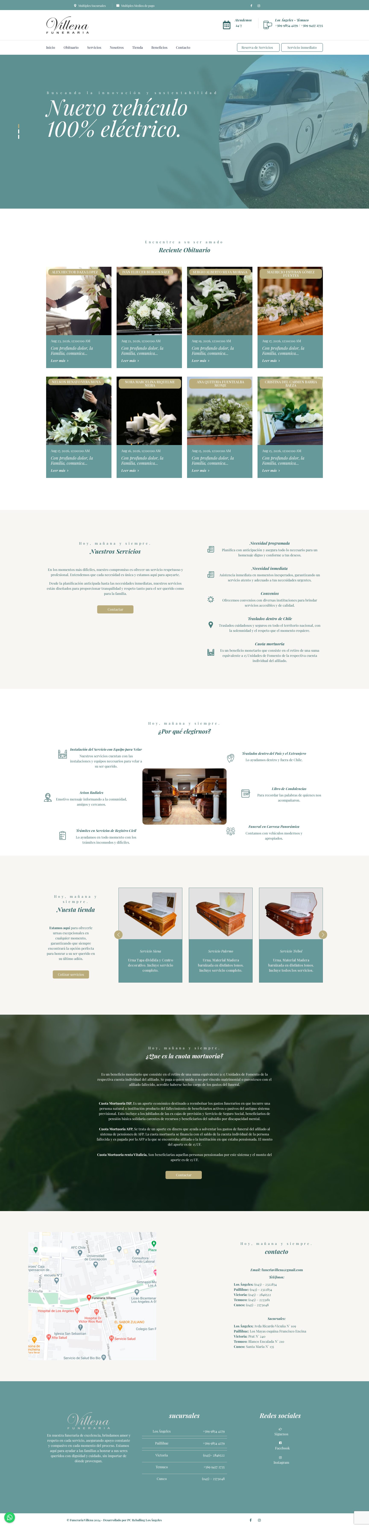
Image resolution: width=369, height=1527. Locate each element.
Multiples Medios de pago (137, 6)
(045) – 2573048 (257, 1305)
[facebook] (251, 5)
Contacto (183, 47)
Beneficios (159, 47)
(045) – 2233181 (258, 1299)
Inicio (50, 47)
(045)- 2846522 (214, 1455)
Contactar (103, 167)
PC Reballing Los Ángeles (144, 1520)
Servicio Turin (291, 951)
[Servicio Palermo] (150, 913)
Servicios (94, 47)
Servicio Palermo (150, 951)
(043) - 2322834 (260, 1289)
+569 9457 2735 (312, 25)
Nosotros (117, 47)
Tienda (137, 47)
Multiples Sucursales (92, 6)
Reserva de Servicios (257, 47)
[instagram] (258, 5)
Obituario (71, 47)
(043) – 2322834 (265, 1284)
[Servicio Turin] (291, 913)
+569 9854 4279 (287, 25)
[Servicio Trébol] (220, 913)
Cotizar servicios (71, 974)
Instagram (281, 1462)
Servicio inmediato (302, 47)
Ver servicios (65, 167)
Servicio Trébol (221, 951)
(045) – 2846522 (259, 1294)
